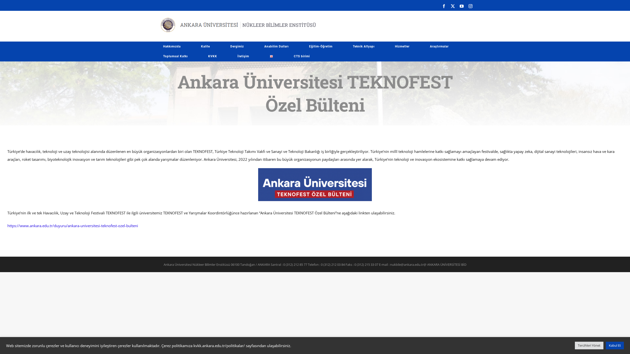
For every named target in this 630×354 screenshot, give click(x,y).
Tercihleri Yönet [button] (589, 345)
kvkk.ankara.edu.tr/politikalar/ (219, 345)
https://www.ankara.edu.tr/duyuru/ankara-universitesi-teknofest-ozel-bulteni (72, 225)
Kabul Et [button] (615, 345)
